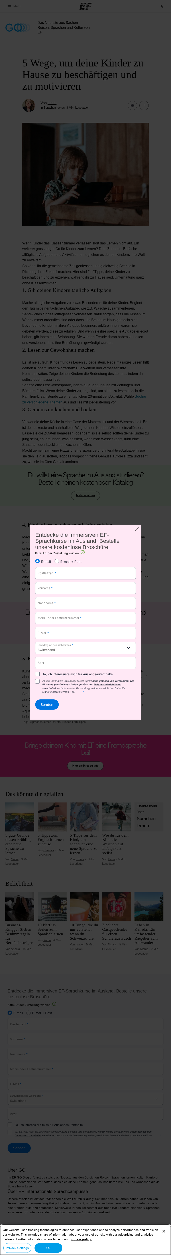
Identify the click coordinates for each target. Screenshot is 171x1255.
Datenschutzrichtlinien (107, 684)
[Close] (164, 1231)
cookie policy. (81, 1239)
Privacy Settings (17, 1248)
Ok (48, 1248)
